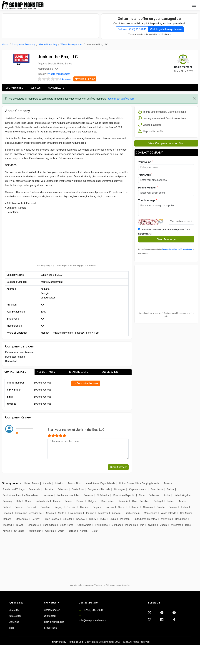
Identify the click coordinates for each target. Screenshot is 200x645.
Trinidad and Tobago (14, 489)
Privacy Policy (58, 641)
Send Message (166, 239)
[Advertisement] (50, 24)
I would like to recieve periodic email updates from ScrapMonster (164, 231)
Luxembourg (75, 513)
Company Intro (14, 88)
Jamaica (48, 489)
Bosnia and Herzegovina (28, 513)
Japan (163, 524)
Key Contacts (56, 88)
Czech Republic (140, 501)
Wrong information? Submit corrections (165, 118)
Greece (18, 507)
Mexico (59, 483)
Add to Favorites (152, 124)
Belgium (92, 501)
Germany (7, 501)
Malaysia (166, 519)
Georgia (49, 530)
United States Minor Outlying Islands (139, 483)
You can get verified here (121, 98)
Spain (28, 501)
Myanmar (176, 524)
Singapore (33, 524)
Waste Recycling (48, 44)
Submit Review (118, 467)
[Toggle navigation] (194, 5)
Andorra (116, 513)
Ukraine (84, 507)
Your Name (145, 162)
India (103, 519)
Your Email (145, 174)
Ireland (170, 501)
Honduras (48, 495)
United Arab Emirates (145, 519)
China (113, 519)
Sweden (45, 507)
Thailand (7, 524)
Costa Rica (78, 489)
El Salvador (103, 495)
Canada (47, 483)
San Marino (186, 513)
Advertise (14, 622)
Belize (170, 489)
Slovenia (148, 507)
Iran (142, 524)
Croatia (161, 507)
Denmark (31, 507)
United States (31, 483)
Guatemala (34, 489)
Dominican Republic (124, 495)
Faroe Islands (51, 519)
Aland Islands (168, 513)
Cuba (142, 495)
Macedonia (22, 519)
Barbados (154, 495)
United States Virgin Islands (100, 483)
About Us (14, 610)
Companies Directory (23, 44)
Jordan (72, 530)
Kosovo (80, 519)
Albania (50, 513)
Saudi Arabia (84, 524)
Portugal (158, 501)
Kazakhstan (34, 530)
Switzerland (107, 501)
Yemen (84, 530)
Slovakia (71, 507)
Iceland (90, 513)
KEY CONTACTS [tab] (46, 371)
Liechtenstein (132, 513)
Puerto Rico (74, 483)
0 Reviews (65, 79)
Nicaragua (119, 489)
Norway (110, 507)
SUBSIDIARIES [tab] (110, 371)
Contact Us (15, 616)
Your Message (147, 200)
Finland (6, 507)
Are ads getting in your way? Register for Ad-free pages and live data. (67, 265)
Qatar (95, 530)
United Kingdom (182, 495)
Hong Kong (181, 519)
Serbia (121, 507)
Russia (68, 501)
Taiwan (19, 524)
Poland (80, 501)
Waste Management (71, 44)
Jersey (36, 519)
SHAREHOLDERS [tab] (78, 371)
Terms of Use (75, 641)
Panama (168, 483)
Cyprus (152, 524)
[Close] (194, 98)
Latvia (184, 507)
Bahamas (63, 489)
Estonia (7, 513)
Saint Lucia (157, 489)
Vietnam (116, 524)
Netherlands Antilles (68, 495)
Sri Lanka (19, 530)
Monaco (7, 519)
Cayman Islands (138, 489)
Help (11, 627)
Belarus (173, 507)
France (56, 501)
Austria (182, 501)
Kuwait (6, 530)
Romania (123, 501)
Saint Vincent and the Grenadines (20, 495)
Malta (61, 513)
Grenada (88, 495)
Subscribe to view (87, 383)
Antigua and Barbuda (99, 489)
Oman (61, 530)
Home (5, 44)
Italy (18, 501)
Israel (188, 524)
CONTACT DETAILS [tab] (15, 371)
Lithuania (134, 507)
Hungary (58, 507)
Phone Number (148, 187)
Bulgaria (97, 507)
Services (35, 88)
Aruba (166, 495)
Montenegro (150, 513)
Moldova (103, 513)
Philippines (101, 524)
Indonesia (130, 524)
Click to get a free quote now (166, 29)
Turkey (92, 519)
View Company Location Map (166, 143)
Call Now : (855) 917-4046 (132, 29)
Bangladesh (49, 524)
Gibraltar (67, 519)
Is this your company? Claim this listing (164, 111)
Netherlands (42, 501)
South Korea (66, 524)
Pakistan (125, 519)
